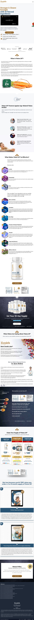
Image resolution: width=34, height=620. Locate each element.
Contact (32, 619)
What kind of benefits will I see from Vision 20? (21, 409)
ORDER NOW (17, 456)
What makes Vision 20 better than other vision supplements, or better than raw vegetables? (21, 404)
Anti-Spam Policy (29, 619)
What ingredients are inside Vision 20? (19, 390)
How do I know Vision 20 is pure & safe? (19, 406)
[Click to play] (17, 16)
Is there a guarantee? (16, 415)
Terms (22, 619)
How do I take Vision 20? (17, 413)
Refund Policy (25, 619)
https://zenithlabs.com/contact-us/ (20, 326)
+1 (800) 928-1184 (18, 608)
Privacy (20, 619)
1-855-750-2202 (29, 326)
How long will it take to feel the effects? (19, 411)
